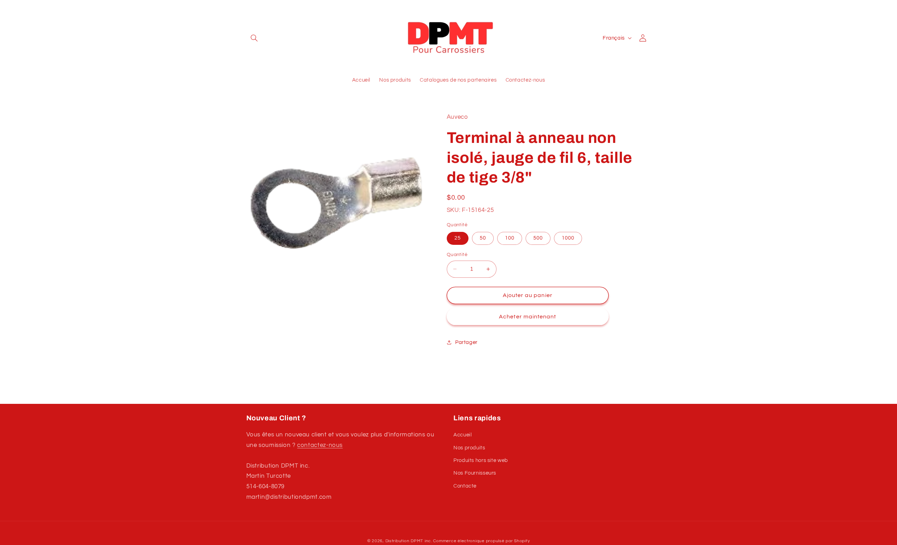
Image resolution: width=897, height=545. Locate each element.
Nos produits (469, 447)
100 (509, 238)
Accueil (462, 434)
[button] (254, 38)
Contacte (465, 486)
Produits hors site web (480, 460)
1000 (568, 238)
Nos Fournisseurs (474, 473)
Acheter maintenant (527, 316)
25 (457, 238)
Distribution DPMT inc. (408, 541)
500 (538, 238)
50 (483, 238)
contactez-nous (320, 445)
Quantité (457, 254)
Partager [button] (466, 342)
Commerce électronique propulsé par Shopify (481, 541)
